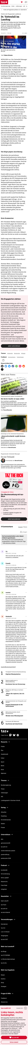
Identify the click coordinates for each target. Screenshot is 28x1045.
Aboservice (4, 1002)
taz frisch (3, 904)
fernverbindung (5, 874)
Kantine (3, 979)
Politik (3, 746)
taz (5, 731)
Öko (2, 750)
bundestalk (4, 870)
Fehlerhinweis (20, 357)
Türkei (3, 789)
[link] (6, 6)
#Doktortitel (17, 353)
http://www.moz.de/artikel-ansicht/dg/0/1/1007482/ (16, 640)
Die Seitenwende (6, 820)
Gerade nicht (19, 1008)
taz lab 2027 (4, 939)
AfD (2, 796)
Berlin (2, 765)
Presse (3, 827)
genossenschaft (5, 843)
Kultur (2, 758)
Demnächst (4, 924)
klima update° (5, 877)
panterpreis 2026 (6, 858)
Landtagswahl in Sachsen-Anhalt (10, 800)
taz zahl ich (4, 847)
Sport (2, 762)
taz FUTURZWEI (5, 955)
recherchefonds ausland (8, 850)
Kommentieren (12, 357)
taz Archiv (4, 963)
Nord (2, 769)
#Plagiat (23, 353)
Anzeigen (3, 986)
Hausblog (4, 816)
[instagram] (18, 736)
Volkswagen (4, 792)
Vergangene (4, 935)
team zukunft (4, 901)
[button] (26, 2)
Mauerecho (4, 881)
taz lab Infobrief (5, 912)
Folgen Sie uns (4, 735)
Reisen (3, 975)
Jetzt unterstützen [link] (14, 346)
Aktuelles (3, 812)
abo (2, 839)
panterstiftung (5, 854)
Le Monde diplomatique (8, 959)
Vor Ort (3, 928)
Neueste (20, 527)
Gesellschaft (4, 754)
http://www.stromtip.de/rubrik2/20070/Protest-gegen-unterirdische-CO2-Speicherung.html (16, 632)
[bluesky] (14, 736)
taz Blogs (3, 951)
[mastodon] (10, 736)
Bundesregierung (6, 785)
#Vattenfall (10, 353)
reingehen (4, 889)
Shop (2, 982)
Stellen (3, 823)
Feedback (4, 998)
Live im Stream (5, 932)
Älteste (25, 527)
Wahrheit (3, 773)
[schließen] (25, 1008)
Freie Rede (4, 885)
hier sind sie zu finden (9, 543)
